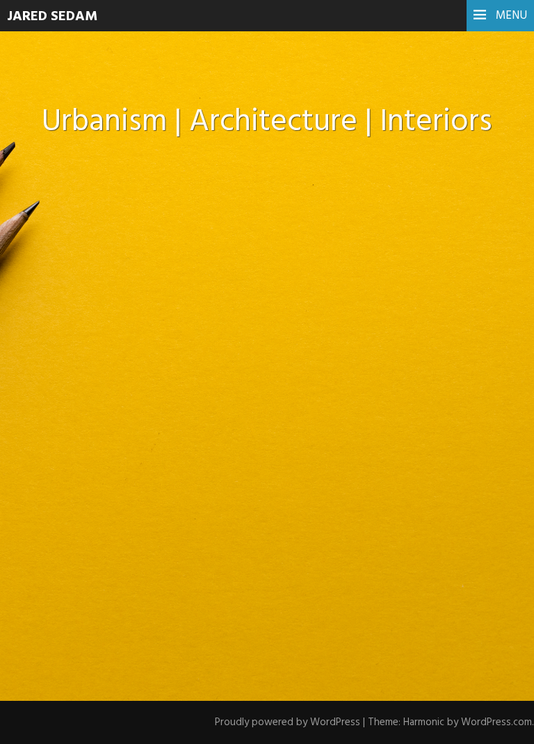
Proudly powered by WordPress (287, 722)
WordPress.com (496, 722)
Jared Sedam (52, 17)
